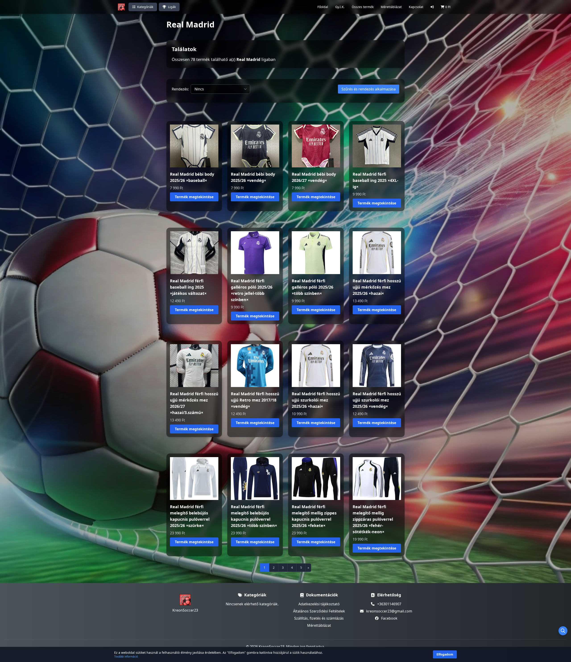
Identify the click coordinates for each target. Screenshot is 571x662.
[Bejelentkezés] (432, 7)
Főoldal (322, 7)
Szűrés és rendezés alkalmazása (368, 89)
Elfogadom (445, 654)
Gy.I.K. (340, 7)
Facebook (389, 618)
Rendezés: (180, 89)
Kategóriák (145, 7)
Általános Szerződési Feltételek (319, 611)
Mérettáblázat (391, 7)
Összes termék (363, 7)
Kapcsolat (416, 7)
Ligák (172, 7)
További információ (126, 656)
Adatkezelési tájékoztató (319, 604)
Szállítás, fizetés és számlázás (319, 618)
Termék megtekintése (194, 196)
